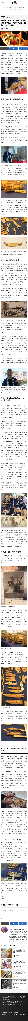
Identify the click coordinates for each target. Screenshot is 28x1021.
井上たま (11, 927)
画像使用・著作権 (5, 1018)
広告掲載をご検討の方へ (7, 1012)
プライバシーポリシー (6, 1014)
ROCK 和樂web (9, 7)
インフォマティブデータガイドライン (20, 1015)
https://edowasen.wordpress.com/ (17, 910)
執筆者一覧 (16, 1012)
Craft (15, 7)
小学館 (15, 1018)
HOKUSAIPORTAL (8, 918)
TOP (2, 7)
